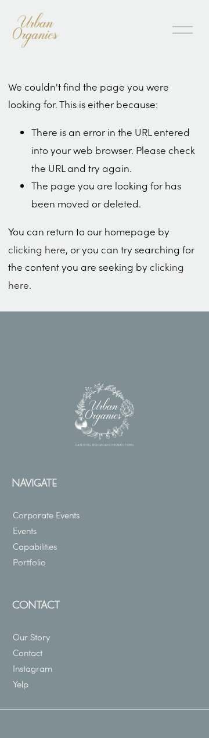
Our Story (31, 637)
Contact (27, 652)
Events (25, 530)
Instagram (32, 668)
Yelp (20, 684)
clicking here (37, 249)
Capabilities (35, 546)
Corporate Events (46, 515)
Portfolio (29, 562)
